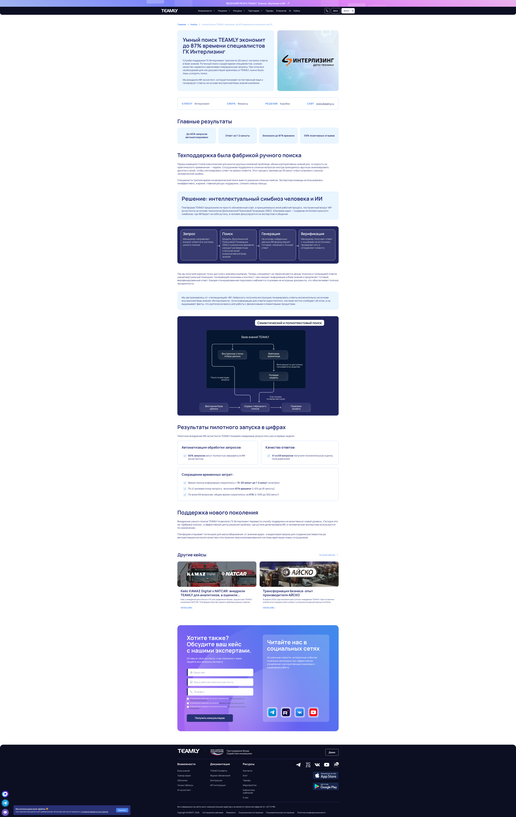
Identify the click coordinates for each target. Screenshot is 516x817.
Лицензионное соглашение (251, 812)
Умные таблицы (185, 785)
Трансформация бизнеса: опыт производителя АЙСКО (299, 586)
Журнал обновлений (220, 775)
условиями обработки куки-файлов (94, 812)
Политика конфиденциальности (311, 812)
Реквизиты (231, 812)
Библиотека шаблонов (249, 791)
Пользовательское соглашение (280, 812)
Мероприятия (250, 785)
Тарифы (269, 10)
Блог (245, 775)
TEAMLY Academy (218, 770)
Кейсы (297, 10)
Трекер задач (184, 775)
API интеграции (218, 785)
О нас (245, 797)
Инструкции (216, 780)
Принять (122, 810)
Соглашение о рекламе (212, 812)
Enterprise (281, 10)
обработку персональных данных (231, 703)
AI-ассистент (184, 790)
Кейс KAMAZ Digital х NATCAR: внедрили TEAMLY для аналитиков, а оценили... (216, 586)
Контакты (247, 770)
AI (290, 10)
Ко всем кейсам (327, 554)
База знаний (183, 770)
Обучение (182, 780)
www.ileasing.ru (325, 103)
